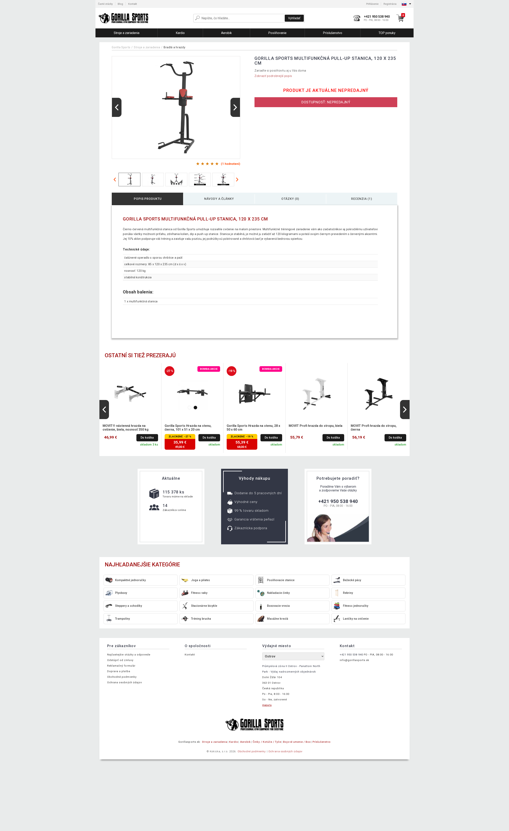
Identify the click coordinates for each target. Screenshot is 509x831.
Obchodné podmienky (122, 676)
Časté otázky (105, 3)
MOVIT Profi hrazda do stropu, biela (315, 426)
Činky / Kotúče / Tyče (267, 741)
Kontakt (132, 3)
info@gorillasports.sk (354, 660)
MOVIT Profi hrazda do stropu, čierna (373, 427)
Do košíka (147, 437)
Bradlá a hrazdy (175, 47)
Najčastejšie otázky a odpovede (128, 654)
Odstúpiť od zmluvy (120, 660)
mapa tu (267, 705)
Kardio (233, 741)
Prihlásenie (372, 3)
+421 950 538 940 (338, 501)
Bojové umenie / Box (297, 741)
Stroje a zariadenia (147, 47)
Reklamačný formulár (121, 665)
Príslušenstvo (322, 741)
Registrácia (390, 3)
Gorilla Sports (121, 47)
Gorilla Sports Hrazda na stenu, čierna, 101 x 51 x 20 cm (188, 427)
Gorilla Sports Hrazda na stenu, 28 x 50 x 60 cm (253, 427)
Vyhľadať (294, 18)
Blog (120, 3)
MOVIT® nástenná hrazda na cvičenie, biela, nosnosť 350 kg (126, 427)
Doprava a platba (118, 671)
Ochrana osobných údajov (124, 682)
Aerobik (245, 741)
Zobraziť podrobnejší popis (273, 76)
